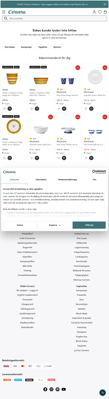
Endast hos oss (82, 233)
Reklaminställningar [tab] (67, 179)
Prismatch (27, 299)
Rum (81, 299)
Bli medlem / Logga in (27, 290)
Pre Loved (82, 238)
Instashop (81, 327)
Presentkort (27, 233)
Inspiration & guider (81, 317)
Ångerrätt (27, 247)
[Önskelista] (100, 12)
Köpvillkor (27, 256)
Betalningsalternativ (27, 242)
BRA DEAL (27, 265)
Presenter (81, 294)
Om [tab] (94, 179)
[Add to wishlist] (4, 109)
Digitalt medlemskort (27, 294)
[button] (5, 18)
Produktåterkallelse (27, 275)
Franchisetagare (82, 265)
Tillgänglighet (81, 275)
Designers (82, 331)
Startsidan (10, 46)
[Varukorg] (105, 12)
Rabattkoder (27, 327)
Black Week (81, 313)
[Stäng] (104, 4)
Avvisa (20, 225)
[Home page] (17, 13)
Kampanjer (26, 46)
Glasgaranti (27, 304)
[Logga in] (94, 12)
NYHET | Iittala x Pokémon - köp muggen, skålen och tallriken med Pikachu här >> (52, 4)
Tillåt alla (89, 225)
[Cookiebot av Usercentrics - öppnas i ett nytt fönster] (94, 172)
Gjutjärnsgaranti (27, 313)
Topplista (42, 46)
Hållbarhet (81, 242)
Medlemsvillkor (27, 322)
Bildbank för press (81, 270)
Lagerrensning (82, 247)
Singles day (81, 336)
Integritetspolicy (81, 251)
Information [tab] (41, 179)
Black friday (81, 340)
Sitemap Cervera (81, 279)
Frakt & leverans (27, 238)
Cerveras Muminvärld (81, 322)
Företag (27, 270)
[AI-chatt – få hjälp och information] (102, 392)
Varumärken (82, 304)
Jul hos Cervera (81, 350)
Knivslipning (27, 317)
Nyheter (57, 46)
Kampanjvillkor (27, 261)
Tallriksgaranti (27, 308)
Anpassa (53, 225)
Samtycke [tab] (14, 179)
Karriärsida (81, 261)
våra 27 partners (18, 193)
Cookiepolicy (82, 256)
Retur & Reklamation (27, 251)
